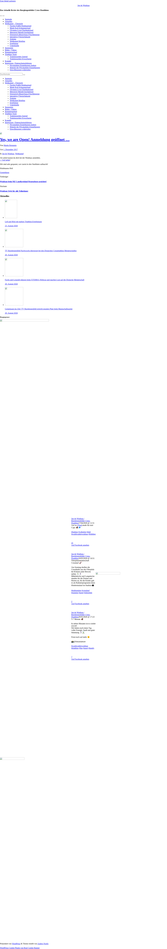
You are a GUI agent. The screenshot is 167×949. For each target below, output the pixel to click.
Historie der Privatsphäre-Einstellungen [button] (25, 68)
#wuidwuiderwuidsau (79, 534)
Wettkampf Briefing (17, 41)
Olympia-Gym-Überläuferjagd (21, 30)
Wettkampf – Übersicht (14, 24)
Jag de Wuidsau (84, 5)
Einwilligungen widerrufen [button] (20, 70)
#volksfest (82, 532)
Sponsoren (9, 48)
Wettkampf (19, 154)
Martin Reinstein (10, 145)
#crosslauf (85, 590)
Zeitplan (13, 39)
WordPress (16, 944)
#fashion (74, 532)
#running (74, 593)
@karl (79, 525)
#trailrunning (76, 590)
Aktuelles (8, 21)
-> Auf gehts (5, 160)
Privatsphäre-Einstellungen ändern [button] (23, 65)
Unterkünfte (14, 46)
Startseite (8, 19)
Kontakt (8, 61)
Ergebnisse (14, 43)
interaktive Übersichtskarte (20, 37)
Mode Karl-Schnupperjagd (20, 28)
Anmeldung (4, 172)
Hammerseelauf (11, 52)
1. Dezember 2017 (10, 149)
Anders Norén (42, 944)
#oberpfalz (88, 593)
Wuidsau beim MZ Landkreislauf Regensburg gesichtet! (23, 182)
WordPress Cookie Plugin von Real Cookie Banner (20, 948)
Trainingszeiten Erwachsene (20, 59)
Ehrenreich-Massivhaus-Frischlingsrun (24, 35)
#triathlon (75, 648)
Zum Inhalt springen (8, 1)
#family (91, 648)
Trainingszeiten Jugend (19, 57)
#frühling (92, 534)
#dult (89, 532)
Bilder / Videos (11, 50)
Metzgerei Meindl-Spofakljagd (21, 32)
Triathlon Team (11, 54)
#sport (81, 593)
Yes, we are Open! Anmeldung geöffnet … (35, 139)
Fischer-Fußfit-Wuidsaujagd (20, 26)
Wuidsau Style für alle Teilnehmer (14, 191)
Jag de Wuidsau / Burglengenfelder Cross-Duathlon (80, 521)
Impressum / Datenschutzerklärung (18, 63)
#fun (81, 648)
